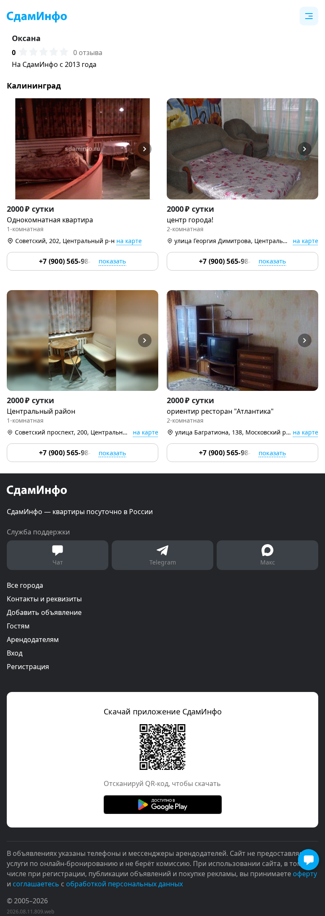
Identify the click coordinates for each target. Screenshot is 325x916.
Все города (25, 585)
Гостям (18, 626)
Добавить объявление (44, 612)
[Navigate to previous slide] (17, 148)
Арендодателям (33, 639)
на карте (129, 241)
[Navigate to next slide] (148, 148)
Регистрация (28, 666)
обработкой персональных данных (124, 883)
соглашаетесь (36, 883)
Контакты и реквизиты (44, 598)
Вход (14, 653)
